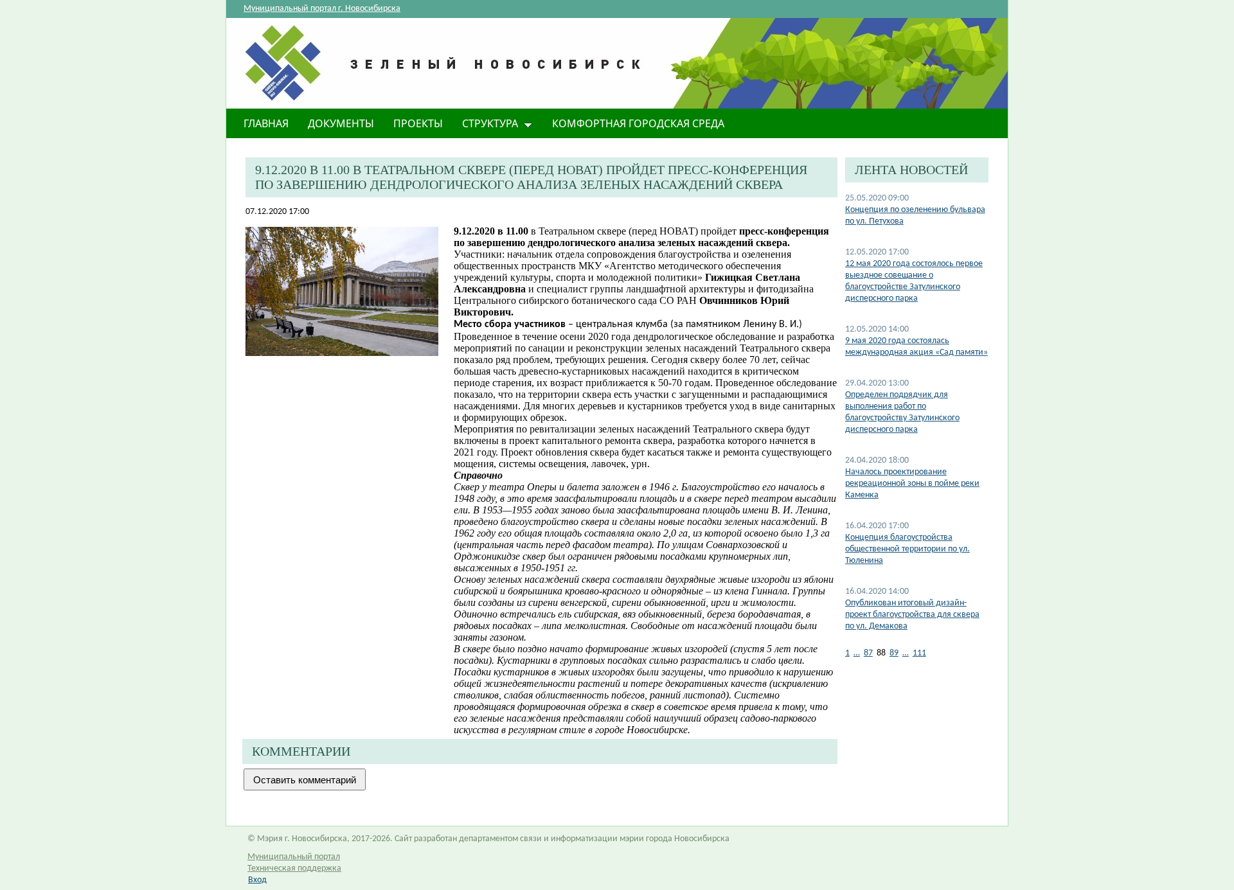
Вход (257, 880)
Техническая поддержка (294, 868)
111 (919, 653)
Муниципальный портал (293, 857)
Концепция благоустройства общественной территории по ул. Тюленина (907, 549)
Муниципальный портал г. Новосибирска (322, 8)
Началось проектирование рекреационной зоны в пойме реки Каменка (912, 483)
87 (868, 653)
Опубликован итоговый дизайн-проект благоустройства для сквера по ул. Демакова (912, 614)
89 (894, 653)
